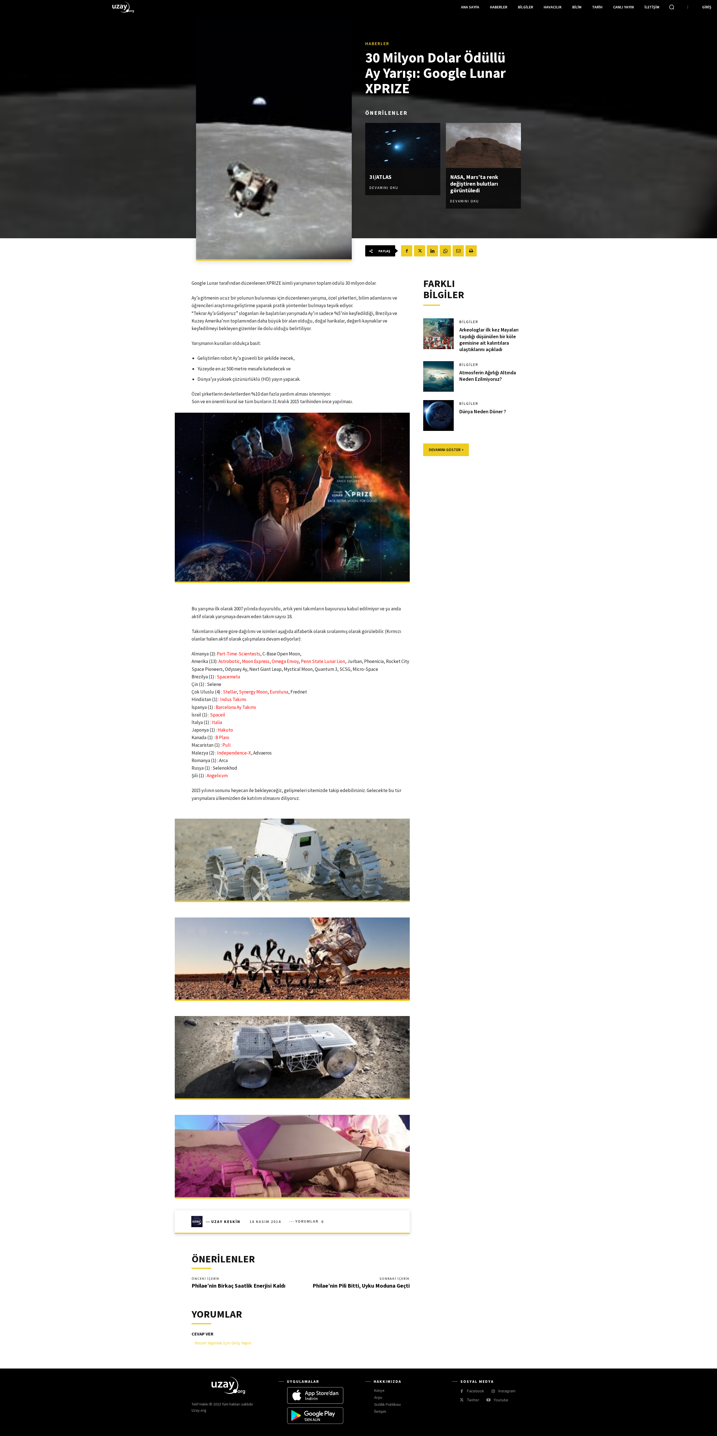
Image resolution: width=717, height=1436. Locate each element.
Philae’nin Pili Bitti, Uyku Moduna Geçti (361, 1285)
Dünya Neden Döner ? (482, 411)
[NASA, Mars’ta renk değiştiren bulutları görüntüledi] (483, 145)
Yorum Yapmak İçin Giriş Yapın (223, 1343)
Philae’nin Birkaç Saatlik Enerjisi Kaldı (238, 1285)
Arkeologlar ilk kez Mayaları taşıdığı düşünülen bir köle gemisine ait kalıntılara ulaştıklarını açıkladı (488, 339)
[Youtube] (488, 1400)
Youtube (500, 1400)
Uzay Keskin (225, 1221)
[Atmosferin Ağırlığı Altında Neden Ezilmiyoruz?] (438, 376)
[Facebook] (406, 250)
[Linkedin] (432, 250)
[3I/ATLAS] (402, 145)
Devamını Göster (444, 449)
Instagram (506, 1391)
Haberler (377, 43)
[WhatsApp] (445, 250)
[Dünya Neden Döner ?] (438, 415)
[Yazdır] (471, 250)
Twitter (473, 1400)
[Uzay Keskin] (198, 1221)
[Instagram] (493, 1391)
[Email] (458, 250)
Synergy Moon (253, 692)
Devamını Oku (383, 188)
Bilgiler (468, 322)
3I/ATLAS (380, 176)
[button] (671, 7)
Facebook (475, 1391)
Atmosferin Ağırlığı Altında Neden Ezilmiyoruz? (487, 375)
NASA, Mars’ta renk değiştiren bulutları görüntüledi (474, 183)
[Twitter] (419, 250)
